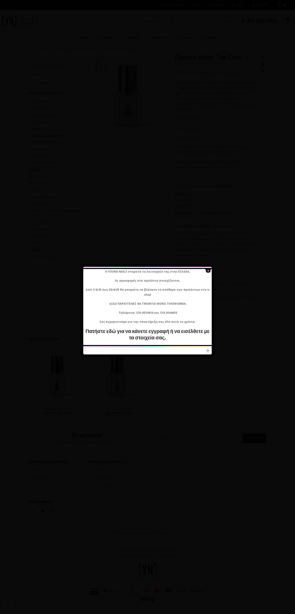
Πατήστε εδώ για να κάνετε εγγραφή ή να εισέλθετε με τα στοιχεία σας (147, 334)
